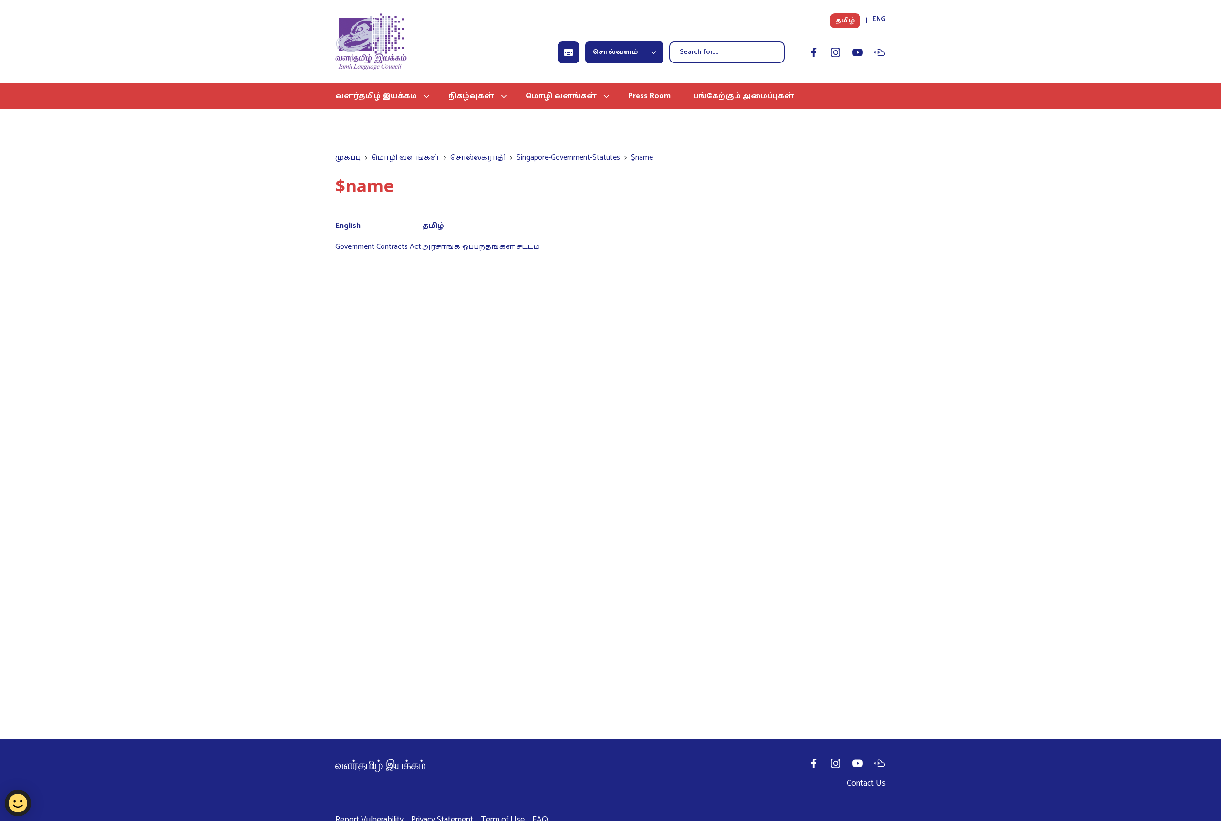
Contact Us (866, 783)
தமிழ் (845, 20)
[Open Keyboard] (568, 52)
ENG (879, 19)
